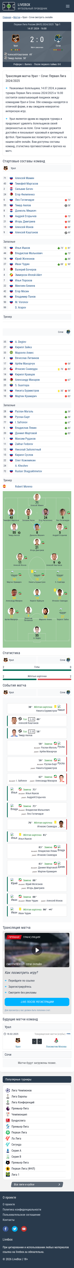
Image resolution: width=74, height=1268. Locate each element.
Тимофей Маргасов (26, 183)
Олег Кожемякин (25, 460)
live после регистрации (37, 1002)
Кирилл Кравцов (25, 374)
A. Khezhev (21, 465)
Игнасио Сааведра (26, 369)
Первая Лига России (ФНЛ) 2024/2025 (34, 24)
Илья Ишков (22, 248)
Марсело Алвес (24, 352)
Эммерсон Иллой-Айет (28, 275)
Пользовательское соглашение (21, 1214)
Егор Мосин (22, 291)
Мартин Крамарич (26, 396)
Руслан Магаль (24, 411)
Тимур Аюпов (23, 205)
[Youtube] (24, 1229)
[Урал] (16, 42)
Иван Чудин (22, 264)
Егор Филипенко (25, 194)
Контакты (9, 1220)
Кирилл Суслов (24, 455)
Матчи (16, 17)
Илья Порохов (23, 280)
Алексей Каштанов (26, 232)
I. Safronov (21, 422)
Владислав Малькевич (29, 253)
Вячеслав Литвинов (27, 358)
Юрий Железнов (24, 258)
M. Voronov (21, 302)
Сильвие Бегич (24, 189)
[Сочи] (58, 42)
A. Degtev (20, 342)
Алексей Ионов (24, 227)
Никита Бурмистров (27, 390)
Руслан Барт (22, 417)
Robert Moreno (23, 486)
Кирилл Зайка (23, 347)
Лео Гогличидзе (24, 199)
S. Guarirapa (22, 385)
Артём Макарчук (25, 363)
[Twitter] (15, 1229)
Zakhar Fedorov (24, 444)
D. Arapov (20, 307)
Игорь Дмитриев (25, 221)
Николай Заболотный (28, 449)
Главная (7, 17)
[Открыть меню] (67, 6)
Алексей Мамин (24, 178)
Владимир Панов (25, 296)
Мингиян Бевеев (25, 285)
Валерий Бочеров (25, 269)
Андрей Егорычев (25, 216)
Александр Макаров (27, 379)
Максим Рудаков (25, 438)
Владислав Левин (25, 427)
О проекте (9, 1204)
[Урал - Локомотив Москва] (37, 1040)
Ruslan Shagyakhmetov (28, 471)
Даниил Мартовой (26, 433)
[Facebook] (5, 1229)
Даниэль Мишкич (25, 210)
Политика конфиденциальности (22, 1209)
